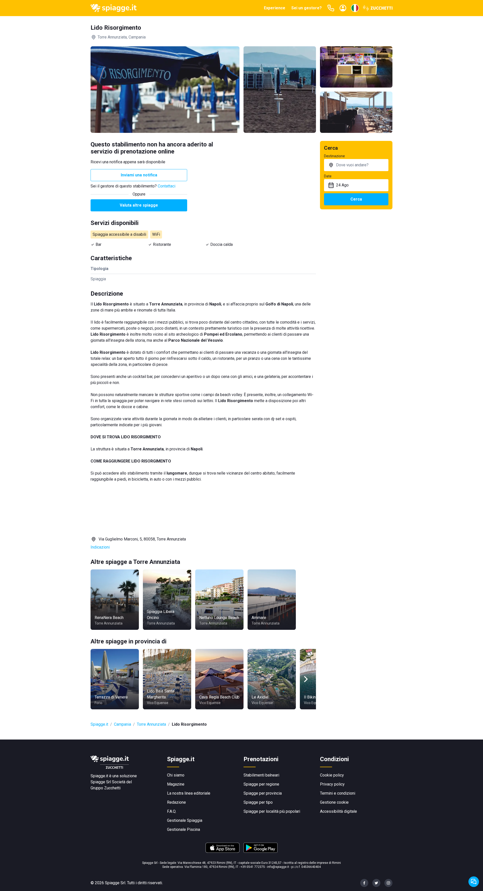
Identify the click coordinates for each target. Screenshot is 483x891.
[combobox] (356, 165)
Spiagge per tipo (258, 802)
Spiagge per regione (261, 784)
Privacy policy (332, 784)
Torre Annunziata (151, 724)
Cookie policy (332, 775)
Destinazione (334, 156)
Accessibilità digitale (338, 811)
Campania (122, 724)
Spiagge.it (99, 724)
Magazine (175, 784)
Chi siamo (175, 775)
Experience (274, 8)
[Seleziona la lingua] (355, 8)
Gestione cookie (334, 802)
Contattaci (166, 186)
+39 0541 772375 (252, 867)
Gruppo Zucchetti (105, 788)
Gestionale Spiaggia (184, 820)
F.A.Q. (171, 811)
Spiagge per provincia (263, 793)
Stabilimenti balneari (261, 775)
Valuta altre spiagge (139, 205)
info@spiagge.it (278, 867)
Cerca (356, 199)
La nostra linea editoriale (188, 793)
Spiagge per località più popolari (272, 811)
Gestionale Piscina (183, 829)
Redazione (176, 802)
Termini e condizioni (337, 793)
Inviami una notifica (139, 175)
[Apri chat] (473, 881)
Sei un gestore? (306, 8)
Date (328, 176)
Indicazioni (100, 547)
